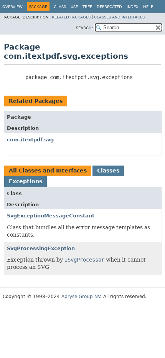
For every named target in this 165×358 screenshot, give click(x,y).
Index (133, 7)
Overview (12, 7)
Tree (87, 7)
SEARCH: (84, 28)
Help (148, 7)
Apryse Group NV (80, 296)
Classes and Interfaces (119, 17)
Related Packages (71, 17)
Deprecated (109, 7)
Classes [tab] (108, 170)
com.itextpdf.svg (30, 140)
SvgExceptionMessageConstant (50, 216)
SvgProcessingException (41, 248)
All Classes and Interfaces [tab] (48, 170)
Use (74, 7)
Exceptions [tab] (25, 181)
